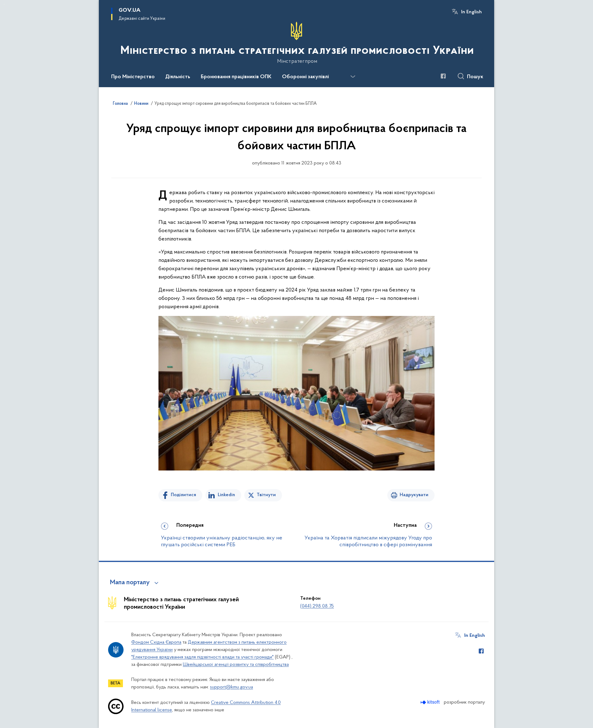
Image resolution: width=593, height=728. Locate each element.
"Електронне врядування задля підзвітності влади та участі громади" (202, 657)
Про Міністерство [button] (133, 77)
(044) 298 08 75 (317, 606)
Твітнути (266, 494)
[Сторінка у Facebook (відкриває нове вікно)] (443, 76)
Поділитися (183, 494)
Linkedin (226, 494)
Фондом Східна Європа (156, 642)
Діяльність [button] (177, 77)
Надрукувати (414, 494)
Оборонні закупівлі (305, 77)
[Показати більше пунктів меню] (352, 76)
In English (471, 12)
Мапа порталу (130, 582)
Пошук (475, 77)
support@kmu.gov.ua (231, 687)
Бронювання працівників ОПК (236, 77)
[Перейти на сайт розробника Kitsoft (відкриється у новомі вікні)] (431, 702)
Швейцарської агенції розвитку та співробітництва (236, 664)
